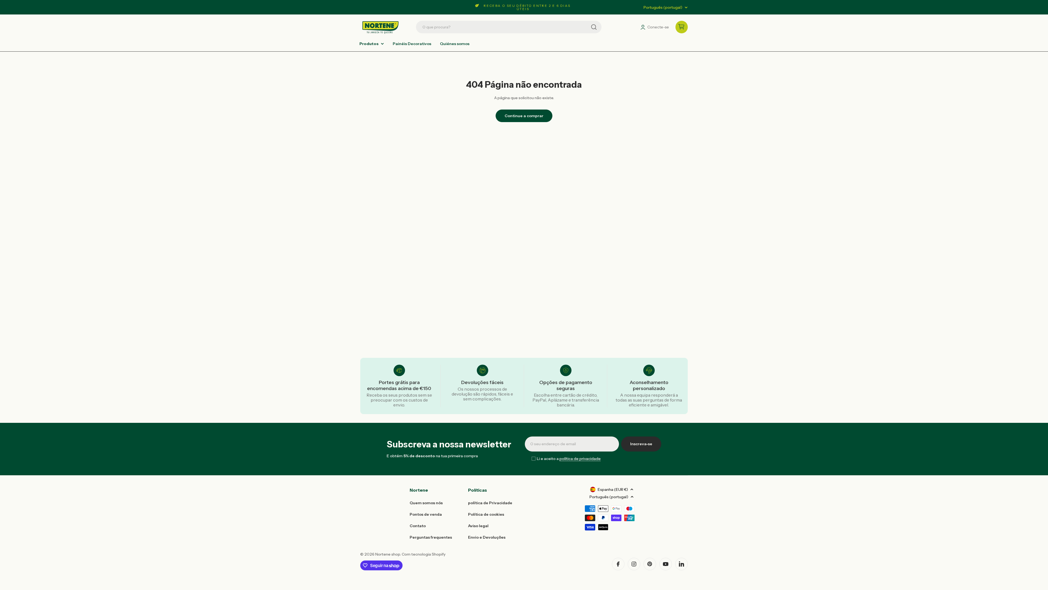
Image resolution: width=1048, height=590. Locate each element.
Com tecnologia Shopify (423, 554)
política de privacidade (580, 458)
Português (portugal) (663, 7)
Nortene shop (387, 554)
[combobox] (509, 27)
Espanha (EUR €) (613, 489)
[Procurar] (594, 27)
